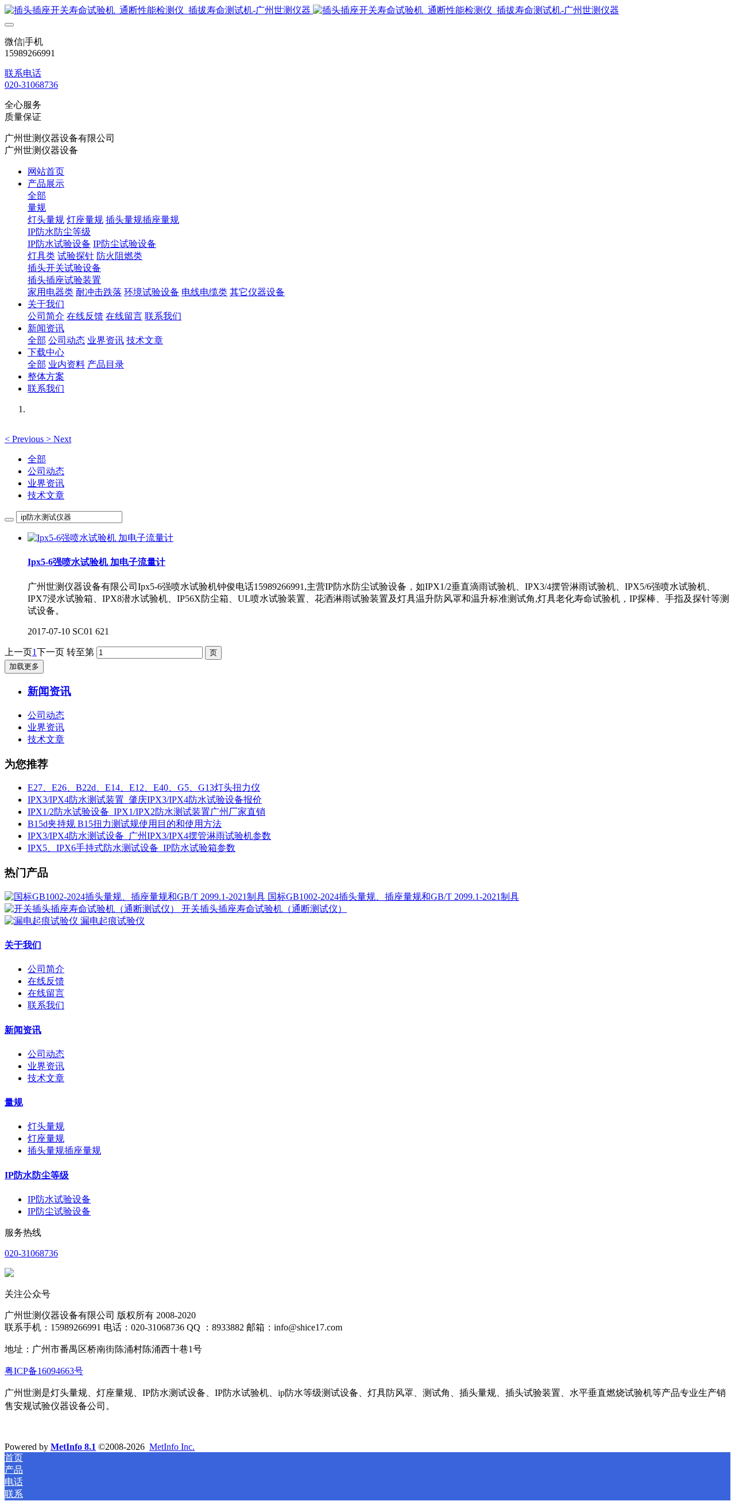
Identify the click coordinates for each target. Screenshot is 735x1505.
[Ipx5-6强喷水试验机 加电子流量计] (100, 538)
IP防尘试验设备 (59, 1211)
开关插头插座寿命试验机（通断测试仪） (264, 909)
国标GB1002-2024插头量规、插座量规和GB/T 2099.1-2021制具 (393, 897)
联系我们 (46, 1005)
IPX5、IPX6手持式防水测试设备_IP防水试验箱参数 (131, 848)
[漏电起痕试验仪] (42, 921)
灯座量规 (46, 1138)
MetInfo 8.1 (73, 1447)
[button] (25, 439)
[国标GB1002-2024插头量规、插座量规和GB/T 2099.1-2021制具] (136, 897)
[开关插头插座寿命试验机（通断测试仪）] (93, 909)
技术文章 (46, 495)
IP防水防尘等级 (37, 1175)
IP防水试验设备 (59, 1199)
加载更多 (24, 666)
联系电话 (23, 73)
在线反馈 (46, 981)
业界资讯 (46, 483)
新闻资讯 (23, 1030)
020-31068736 (31, 85)
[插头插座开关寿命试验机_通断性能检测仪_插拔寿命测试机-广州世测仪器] (367, 11)
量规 (14, 1102)
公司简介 (46, 969)
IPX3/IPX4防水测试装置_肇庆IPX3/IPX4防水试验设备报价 (145, 799)
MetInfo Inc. (172, 1447)
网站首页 (46, 171)
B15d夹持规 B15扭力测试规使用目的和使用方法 (125, 824)
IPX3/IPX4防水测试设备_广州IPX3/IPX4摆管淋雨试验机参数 (149, 836)
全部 (37, 195)
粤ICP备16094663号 (44, 1371)
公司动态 (46, 471)
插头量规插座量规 (64, 1150)
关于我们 (23, 945)
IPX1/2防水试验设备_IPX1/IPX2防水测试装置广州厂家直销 (146, 812)
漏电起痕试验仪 (112, 921)
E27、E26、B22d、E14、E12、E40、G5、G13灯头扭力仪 (144, 787)
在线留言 (46, 993)
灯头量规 (46, 1126)
